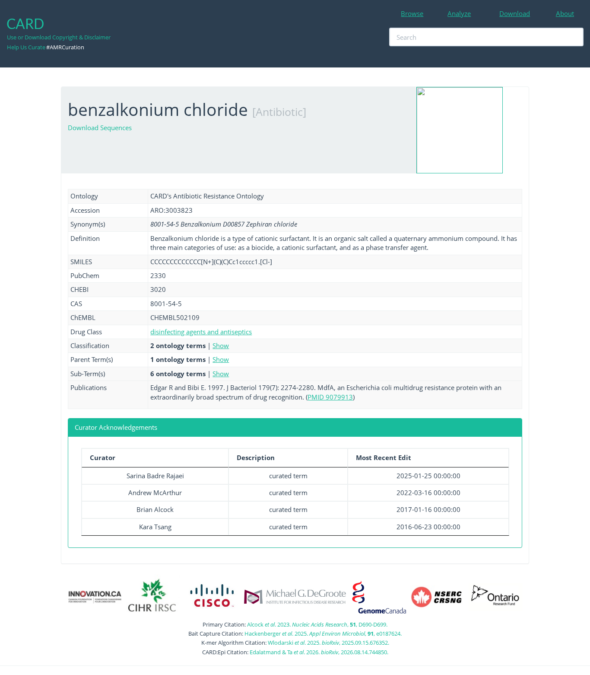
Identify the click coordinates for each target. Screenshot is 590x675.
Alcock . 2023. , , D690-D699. (317, 624)
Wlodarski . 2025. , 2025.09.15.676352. (328, 642)
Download (514, 13)
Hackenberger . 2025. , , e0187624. (323, 633)
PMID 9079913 (330, 397)
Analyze (459, 13)
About (565, 13)
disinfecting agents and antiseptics (201, 331)
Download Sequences (100, 127)
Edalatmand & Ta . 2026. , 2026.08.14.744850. (319, 652)
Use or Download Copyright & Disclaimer (59, 37)
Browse (412, 13)
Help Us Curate (26, 47)
